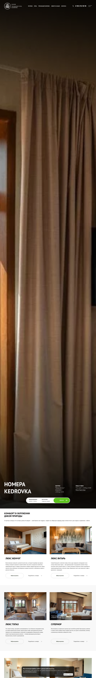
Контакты (63, 6)
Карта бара (82, 490)
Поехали (62, 500)
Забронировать (14, 575)
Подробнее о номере (33, 575)
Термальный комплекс (44, 6)
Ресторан (30, 6)
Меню (77, 490)
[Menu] (90, 6)
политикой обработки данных (29, 671)
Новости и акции (55, 6)
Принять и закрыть (68, 674)
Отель (35, 6)
